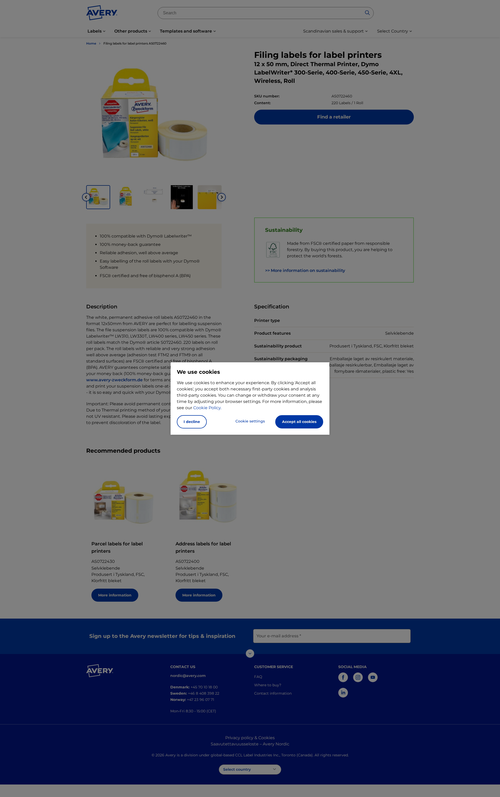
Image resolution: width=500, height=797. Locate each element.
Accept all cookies (299, 421)
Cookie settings (250, 421)
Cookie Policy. (207, 407)
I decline (192, 421)
